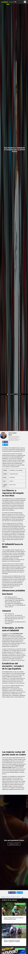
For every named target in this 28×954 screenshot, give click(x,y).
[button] (25, 2)
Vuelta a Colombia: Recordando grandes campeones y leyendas (12, 941)
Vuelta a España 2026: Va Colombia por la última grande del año (14, 918)
